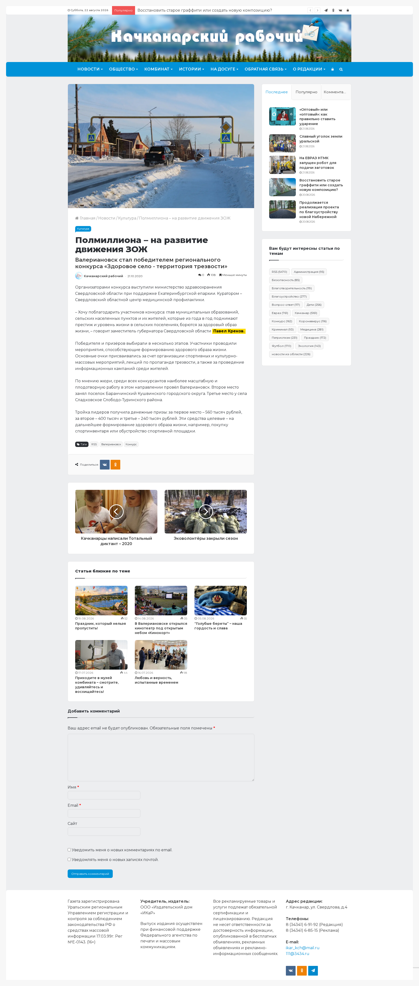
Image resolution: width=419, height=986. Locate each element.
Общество (122, 69)
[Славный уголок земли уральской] (282, 143)
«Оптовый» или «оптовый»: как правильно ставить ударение (317, 116)
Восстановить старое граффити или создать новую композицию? (321, 185)
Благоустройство (289, 296)
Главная (87, 218)
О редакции (307, 69)
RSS (94, 444)
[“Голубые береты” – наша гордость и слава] (220, 600)
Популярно (306, 92)
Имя (73, 787)
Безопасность (286, 280)
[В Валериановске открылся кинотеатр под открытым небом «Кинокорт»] (161, 600)
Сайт (72, 823)
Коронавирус (313, 321)
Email (74, 805)
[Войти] (347, 10)
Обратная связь (264, 69)
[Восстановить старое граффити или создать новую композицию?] (282, 187)
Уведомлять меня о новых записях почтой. (115, 859)
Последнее (277, 92)
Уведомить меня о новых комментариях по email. (122, 850)
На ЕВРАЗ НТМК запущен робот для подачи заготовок (317, 163)
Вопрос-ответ (286, 304)
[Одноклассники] (333, 10)
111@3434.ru (297, 953)
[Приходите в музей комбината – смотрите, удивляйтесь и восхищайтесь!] (101, 655)
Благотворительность (292, 288)
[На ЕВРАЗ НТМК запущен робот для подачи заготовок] (282, 165)
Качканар (306, 313)
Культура (127, 218)
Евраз (280, 313)
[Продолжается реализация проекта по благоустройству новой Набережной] (282, 209)
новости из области (291, 354)
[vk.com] (340, 10)
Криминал (283, 329)
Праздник (315, 337)
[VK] (105, 465)
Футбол (281, 346)
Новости (88, 69)
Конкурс (131, 444)
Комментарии (337, 92)
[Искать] (341, 69)
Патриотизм (284, 337)
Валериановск (111, 444)
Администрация (309, 272)
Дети (314, 304)
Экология (309, 346)
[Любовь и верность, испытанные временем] (161, 655)
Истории (190, 69)
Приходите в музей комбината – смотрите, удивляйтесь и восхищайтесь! (97, 685)
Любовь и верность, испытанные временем (156, 680)
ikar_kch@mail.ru (303, 948)
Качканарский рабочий (103, 276)
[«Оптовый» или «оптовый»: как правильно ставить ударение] (282, 116)
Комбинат (156, 69)
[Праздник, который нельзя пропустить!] (101, 600)
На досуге (222, 69)
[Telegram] (326, 10)
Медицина (311, 329)
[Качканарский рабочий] (209, 37)
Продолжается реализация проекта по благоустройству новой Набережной (215, 10)
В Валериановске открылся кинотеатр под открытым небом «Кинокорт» (161, 628)
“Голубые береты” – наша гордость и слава (218, 625)
